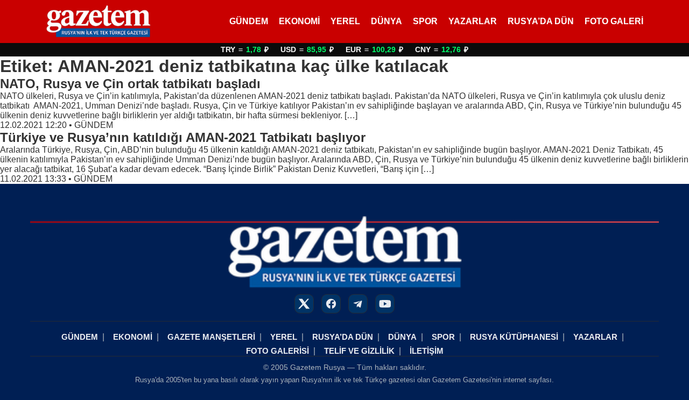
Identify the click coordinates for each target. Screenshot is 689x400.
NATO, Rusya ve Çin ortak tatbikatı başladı (130, 83)
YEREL (345, 21)
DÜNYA (386, 21)
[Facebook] (331, 303)
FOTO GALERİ (614, 21)
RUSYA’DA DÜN (541, 21)
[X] (304, 303)
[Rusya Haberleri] (98, 21)
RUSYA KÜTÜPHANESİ (514, 336)
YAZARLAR (472, 21)
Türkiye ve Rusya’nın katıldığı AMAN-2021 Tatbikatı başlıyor (182, 137)
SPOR (425, 21)
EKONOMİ (299, 21)
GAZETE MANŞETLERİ (211, 336)
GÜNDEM (248, 21)
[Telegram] (358, 303)
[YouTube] (385, 303)
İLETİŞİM (427, 350)
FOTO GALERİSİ (277, 350)
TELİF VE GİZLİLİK (359, 350)
